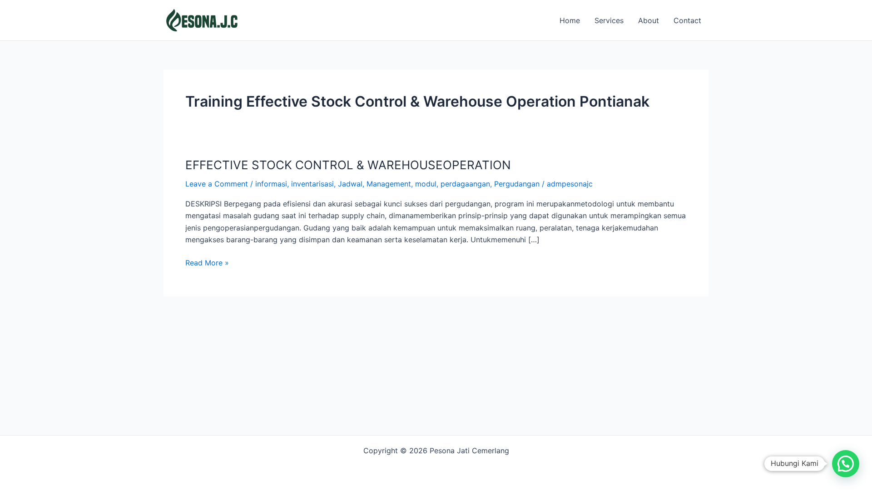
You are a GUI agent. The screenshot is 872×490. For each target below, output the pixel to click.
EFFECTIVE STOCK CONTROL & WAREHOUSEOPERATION (348, 165)
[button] (845, 463)
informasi (271, 183)
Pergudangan (517, 183)
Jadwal (350, 183)
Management (389, 183)
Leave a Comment (216, 183)
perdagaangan (465, 183)
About (648, 20)
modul (425, 183)
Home (570, 20)
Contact (687, 20)
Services (609, 20)
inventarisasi (312, 183)
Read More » (207, 262)
